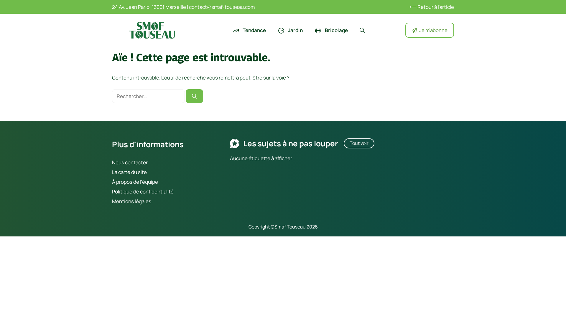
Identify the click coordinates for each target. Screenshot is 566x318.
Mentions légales (131, 201)
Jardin (295, 30)
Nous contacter (130, 162)
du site (138, 172)
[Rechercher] (194, 96)
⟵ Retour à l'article (431, 7)
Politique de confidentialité (143, 191)
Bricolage (336, 30)
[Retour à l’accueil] (152, 29)
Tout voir (359, 143)
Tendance (254, 30)
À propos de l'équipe (135, 181)
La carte (121, 172)
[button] (362, 30)
